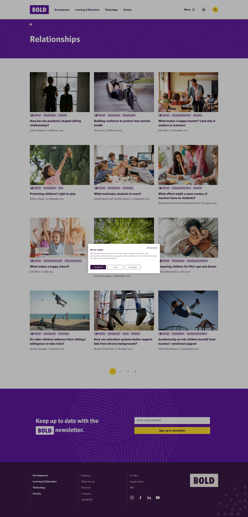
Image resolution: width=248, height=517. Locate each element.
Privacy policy (152, 247)
